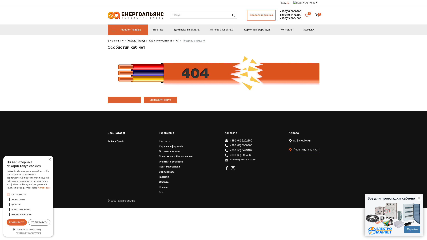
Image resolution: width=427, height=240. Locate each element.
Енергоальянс (116, 41)
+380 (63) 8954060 (241, 155)
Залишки (308, 30)
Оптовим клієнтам (221, 30)
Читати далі (44, 187)
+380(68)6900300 (290, 11)
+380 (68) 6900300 (241, 145)
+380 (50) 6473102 (241, 150)
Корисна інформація (257, 30)
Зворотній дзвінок (261, 15)
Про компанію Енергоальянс (175, 157)
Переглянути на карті (306, 150)
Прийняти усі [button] (16, 222)
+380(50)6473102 (290, 15)
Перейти (412, 229)
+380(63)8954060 (290, 19)
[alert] (28, 196)
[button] (28, 229)
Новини (163, 187)
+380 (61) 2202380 (241, 141)
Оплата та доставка (171, 162)
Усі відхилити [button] (39, 222)
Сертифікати (166, 172)
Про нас (158, 30)
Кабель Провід (136, 41)
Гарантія (164, 177)
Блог (161, 192)
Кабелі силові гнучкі (160, 41)
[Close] (419, 198)
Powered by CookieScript (28, 233)
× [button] (49, 159)
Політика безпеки (169, 167)
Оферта (163, 182)
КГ (177, 41)
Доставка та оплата (186, 30)
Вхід (283, 3)
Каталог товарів (130, 30)
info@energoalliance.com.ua (243, 160)
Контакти (287, 30)
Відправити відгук (160, 100)
